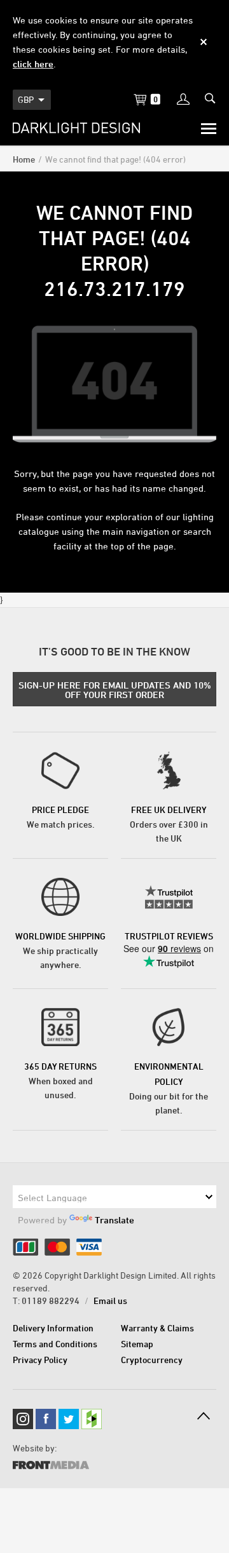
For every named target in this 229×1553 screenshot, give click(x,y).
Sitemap (137, 1343)
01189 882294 (51, 1300)
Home (24, 159)
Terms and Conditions (55, 1343)
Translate (114, 1219)
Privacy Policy (40, 1359)
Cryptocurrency (152, 1359)
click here (33, 63)
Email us (110, 1300)
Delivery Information (53, 1327)
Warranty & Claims (157, 1327)
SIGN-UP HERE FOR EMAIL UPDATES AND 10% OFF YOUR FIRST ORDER (114, 690)
